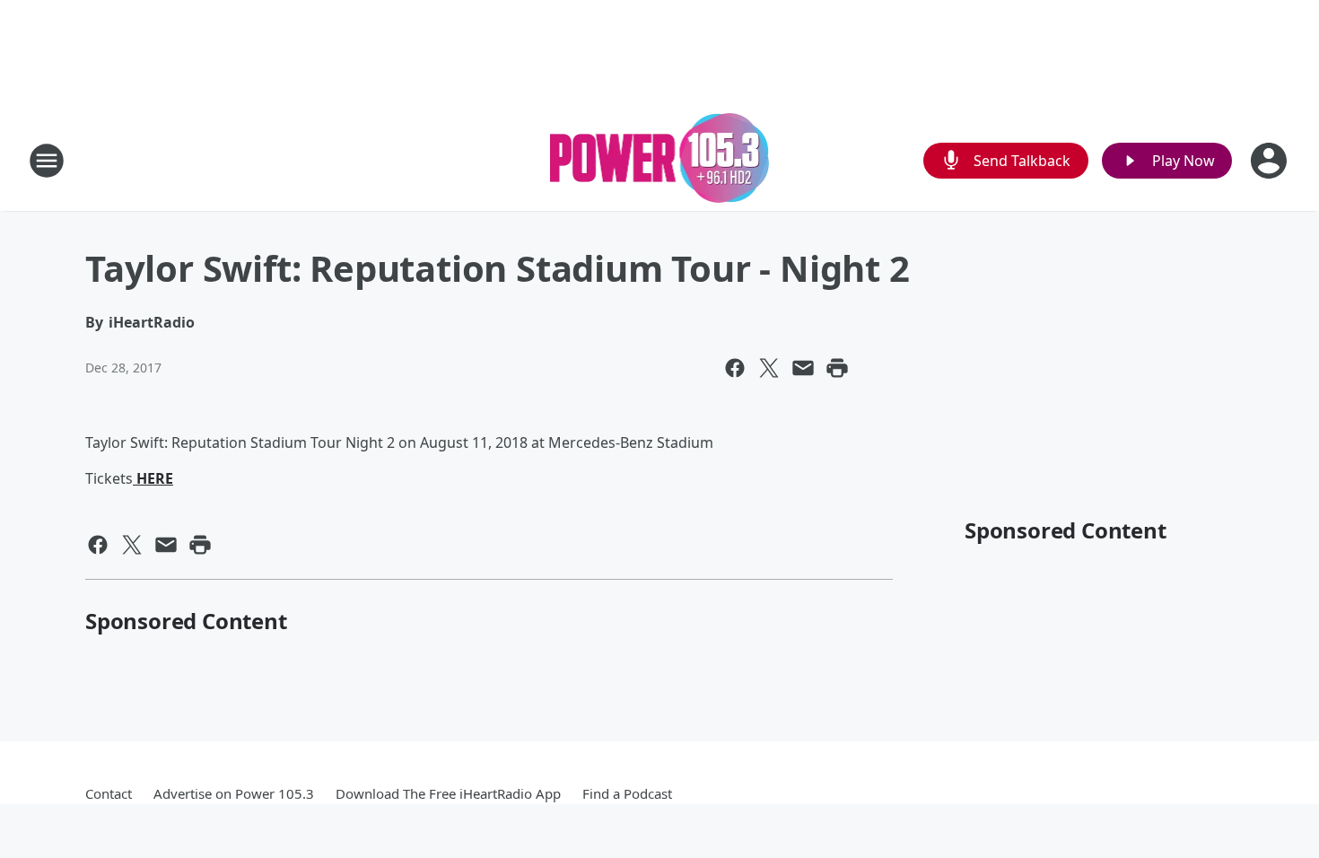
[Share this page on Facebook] (734, 368)
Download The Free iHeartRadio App (448, 793)
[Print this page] (837, 368)
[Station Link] (660, 160)
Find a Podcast (627, 793)
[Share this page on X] (769, 368)
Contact (108, 793)
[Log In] (1270, 161)
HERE (153, 478)
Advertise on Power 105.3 (233, 793)
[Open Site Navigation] (47, 161)
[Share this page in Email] (803, 368)
